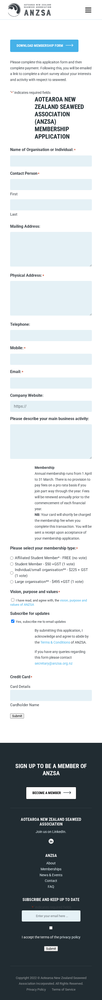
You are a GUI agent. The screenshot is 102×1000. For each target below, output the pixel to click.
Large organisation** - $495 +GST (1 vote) (49, 581)
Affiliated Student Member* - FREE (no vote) (51, 558)
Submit (17, 716)
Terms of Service (64, 989)
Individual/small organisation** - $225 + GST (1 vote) (51, 573)
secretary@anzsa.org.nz (54, 663)
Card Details (20, 686)
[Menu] (88, 10)
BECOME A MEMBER (46, 793)
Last (13, 214)
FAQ (51, 887)
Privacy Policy (36, 989)
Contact (51, 881)
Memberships (51, 869)
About (51, 863)
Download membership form (40, 46)
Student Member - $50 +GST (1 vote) (45, 564)
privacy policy (70, 937)
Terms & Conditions (55, 642)
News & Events (51, 875)
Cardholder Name (24, 705)
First (14, 194)
